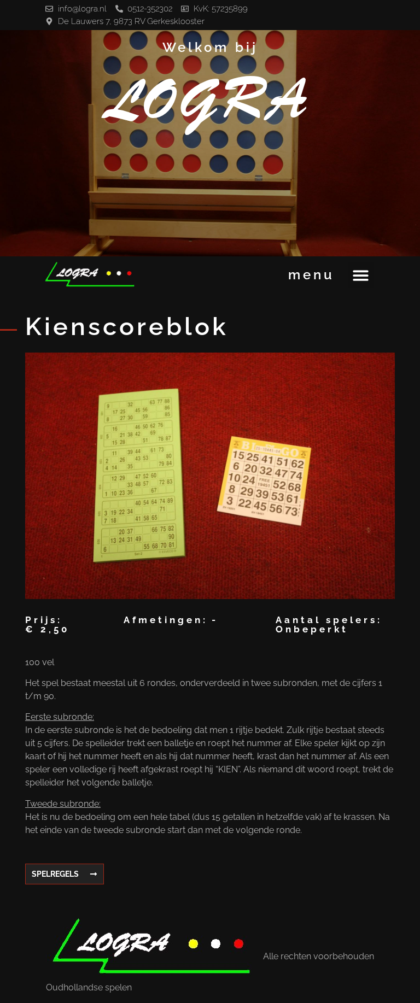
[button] (361, 275)
